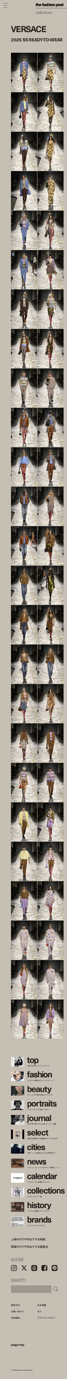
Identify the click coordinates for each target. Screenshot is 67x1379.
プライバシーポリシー (46, 1318)
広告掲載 (41, 1305)
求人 (39, 1311)
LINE (55, 1268)
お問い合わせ (17, 1311)
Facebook (44, 1268)
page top (17, 1344)
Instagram (14, 1268)
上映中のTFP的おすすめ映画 (28, 1239)
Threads (34, 1268)
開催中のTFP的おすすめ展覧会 (29, 1247)
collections (44, 12)
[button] (50, 137)
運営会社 (15, 1305)
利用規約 (15, 1318)
